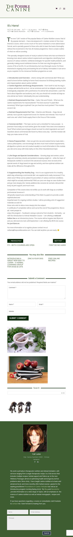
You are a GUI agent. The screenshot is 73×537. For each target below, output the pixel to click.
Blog (46, 29)
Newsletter (55, 489)
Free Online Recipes (54, 259)
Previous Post (15, 241)
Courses (36, 31)
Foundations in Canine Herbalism (36, 487)
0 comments (49, 31)
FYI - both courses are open (20, 245)
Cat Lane (17, 29)
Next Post (59, 241)
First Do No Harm (57, 245)
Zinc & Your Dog (35, 258)
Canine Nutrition (19, 31)
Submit (46, 533)
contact (15, 504)
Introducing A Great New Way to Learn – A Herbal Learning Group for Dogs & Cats (16, 262)
